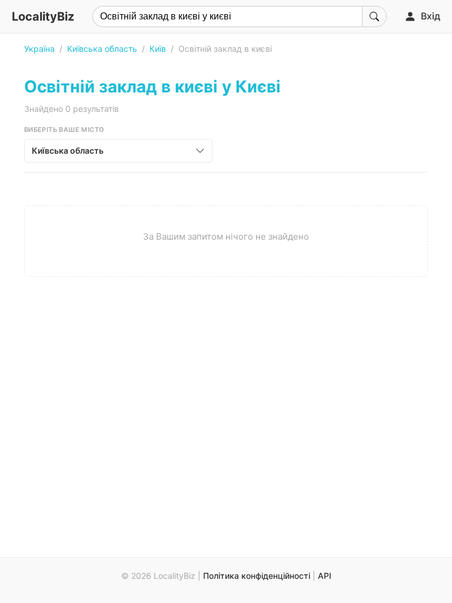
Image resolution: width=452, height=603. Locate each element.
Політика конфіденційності (256, 576)
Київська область (102, 49)
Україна (39, 49)
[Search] (374, 16)
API (324, 576)
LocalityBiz (43, 16)
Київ (157, 49)
